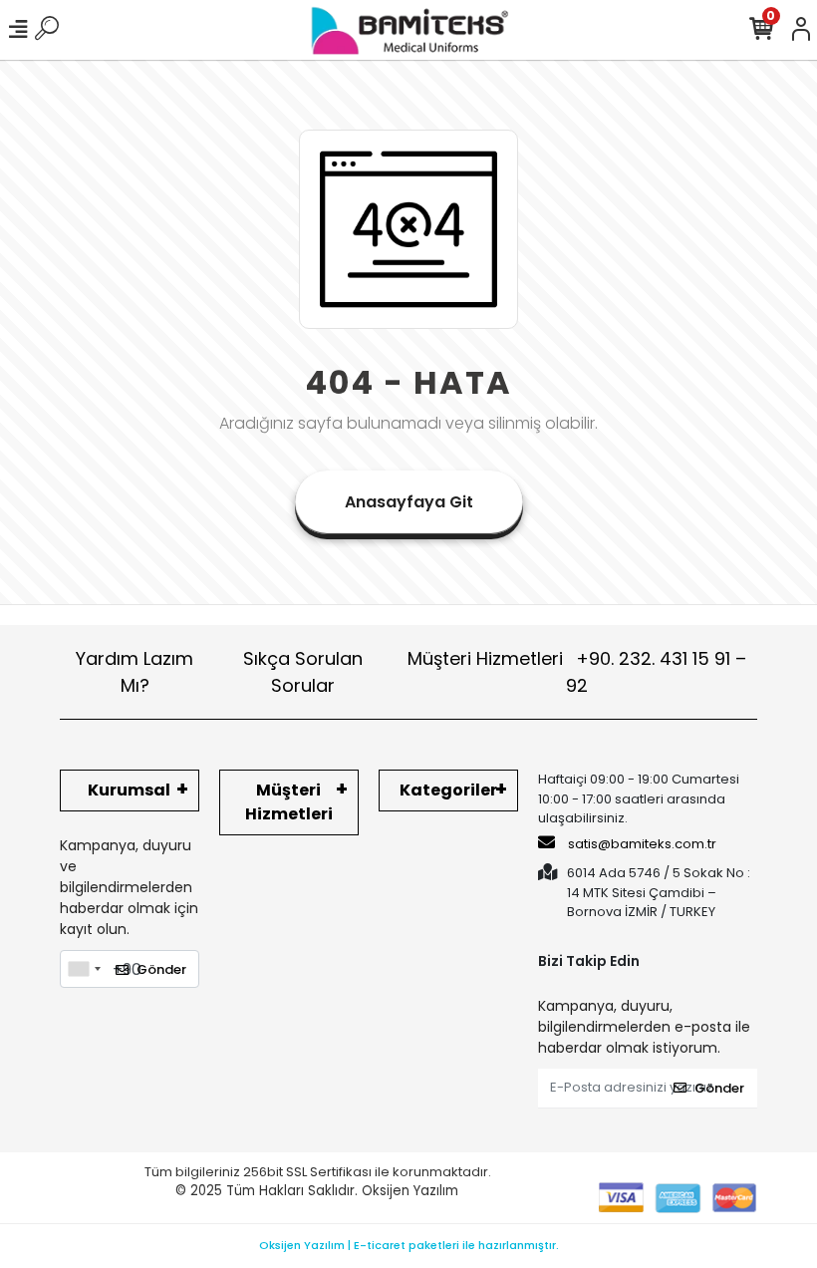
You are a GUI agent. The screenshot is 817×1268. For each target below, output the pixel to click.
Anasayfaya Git (409, 501)
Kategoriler (448, 790)
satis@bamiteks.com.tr (640, 843)
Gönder (161, 969)
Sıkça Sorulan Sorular (303, 672)
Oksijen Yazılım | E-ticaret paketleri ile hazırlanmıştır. (409, 1245)
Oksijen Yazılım (410, 1190)
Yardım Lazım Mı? (134, 672)
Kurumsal (129, 790)
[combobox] (84, 969)
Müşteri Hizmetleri (577, 672)
